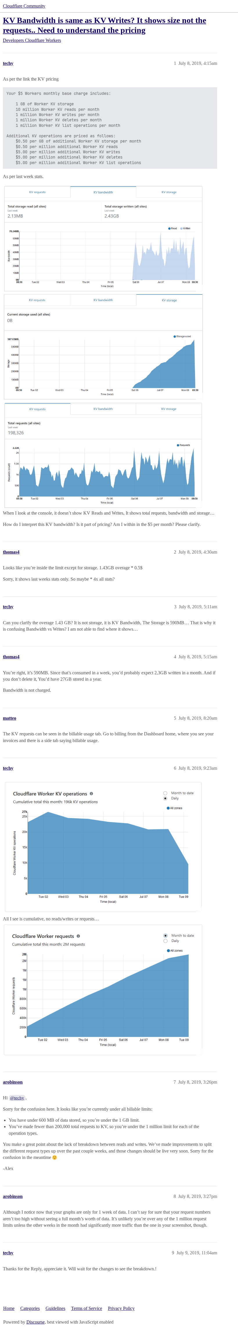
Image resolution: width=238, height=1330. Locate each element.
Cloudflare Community (24, 5)
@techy (17, 1098)
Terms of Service (86, 1308)
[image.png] (103, 238)
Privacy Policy (121, 1308)
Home (9, 1308)
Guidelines (55, 1308)
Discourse (35, 1322)
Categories (30, 1308)
